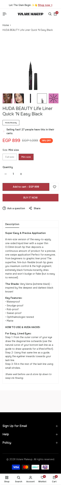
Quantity (8, 167)
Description (12, 224)
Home (6, 25)
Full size (9, 157)
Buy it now (30, 197)
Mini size (26, 156)
